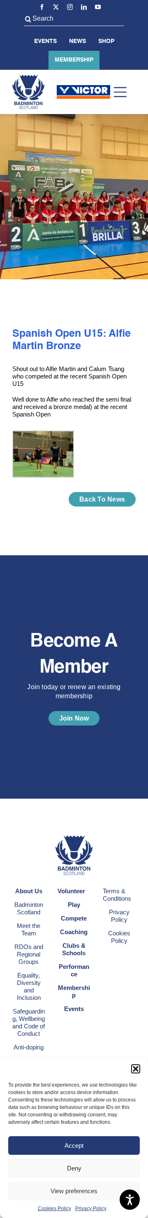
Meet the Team (28, 929)
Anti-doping (29, 1047)
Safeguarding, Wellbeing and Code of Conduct (28, 1022)
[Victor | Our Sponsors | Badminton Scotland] (83, 88)
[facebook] (42, 7)
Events (45, 41)
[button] (136, 1069)
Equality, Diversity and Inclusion (29, 986)
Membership (74, 60)
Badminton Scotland (28, 908)
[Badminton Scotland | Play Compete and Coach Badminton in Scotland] (28, 77)
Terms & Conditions (117, 894)
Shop (106, 41)
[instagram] (70, 7)
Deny (74, 1168)
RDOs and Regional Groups (28, 954)
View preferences (74, 1190)
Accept (74, 1145)
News (77, 41)
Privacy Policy (90, 1208)
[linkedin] (84, 7)
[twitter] (56, 7)
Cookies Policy (54, 1208)
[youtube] (98, 7)
